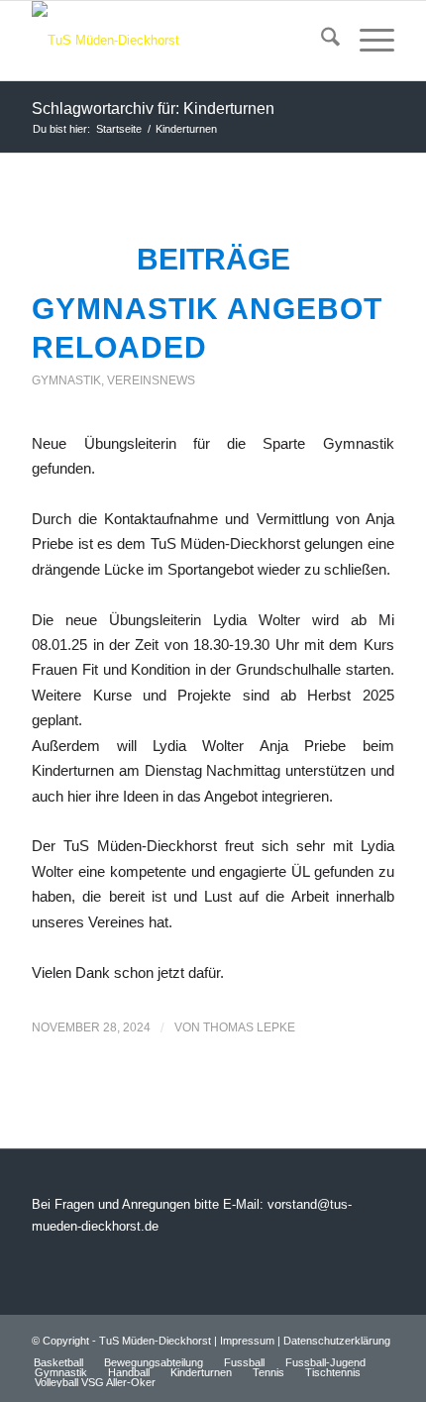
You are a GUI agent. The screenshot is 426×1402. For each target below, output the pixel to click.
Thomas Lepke (249, 1027)
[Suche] (320, 40)
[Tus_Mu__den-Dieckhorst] (176, 40)
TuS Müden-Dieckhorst (155, 1341)
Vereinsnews (151, 380)
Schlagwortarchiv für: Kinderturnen (153, 108)
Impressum (247, 1341)
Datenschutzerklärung (336, 1341)
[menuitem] (320, 40)
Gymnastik (66, 380)
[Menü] (367, 40)
